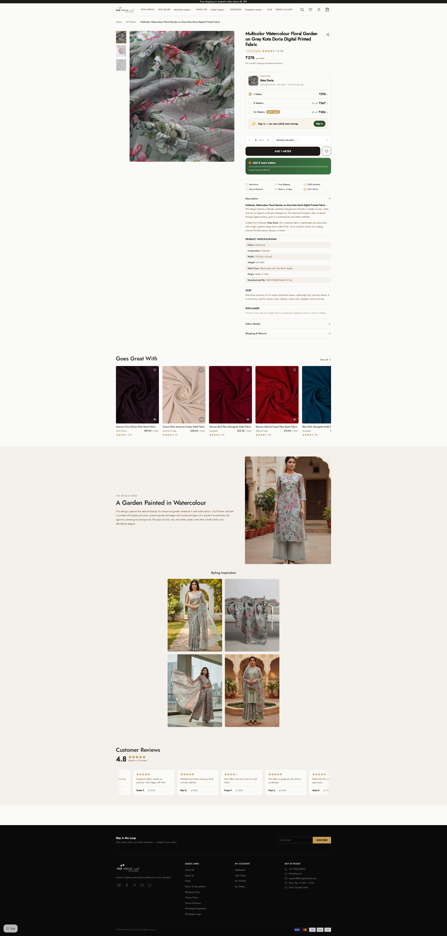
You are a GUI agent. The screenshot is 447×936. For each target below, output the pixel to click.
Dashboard (240, 870)
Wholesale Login (193, 914)
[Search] (302, 9)
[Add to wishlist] (326, 151)
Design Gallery (284, 9)
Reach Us (189, 875)
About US (189, 870)
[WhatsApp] (150, 885)
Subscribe (322, 840)
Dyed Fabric (217, 9)
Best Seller (164, 9)
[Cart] (327, 9)
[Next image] (228, 96)
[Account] (319, 9)
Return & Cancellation (195, 886)
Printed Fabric (182, 9)
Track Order (240, 875)
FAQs (187, 881)
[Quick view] (154, 419)
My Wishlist (240, 881)
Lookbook (235, 9)
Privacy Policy (191, 897)
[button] (297, 140)
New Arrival (148, 9)
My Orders (240, 886)
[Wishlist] (310, 9)
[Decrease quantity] (249, 140)
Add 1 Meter (283, 151)
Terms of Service (193, 903)
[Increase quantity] (268, 140)
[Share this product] (327, 34)
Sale (269, 9)
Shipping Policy (192, 892)
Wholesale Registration (196, 908)
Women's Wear (253, 9)
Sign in (319, 123)
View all (324, 359)
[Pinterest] (134, 885)
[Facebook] (127, 885)
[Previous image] (135, 96)
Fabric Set (201, 9)
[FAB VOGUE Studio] (125, 9)
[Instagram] (119, 885)
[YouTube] (142, 885)
